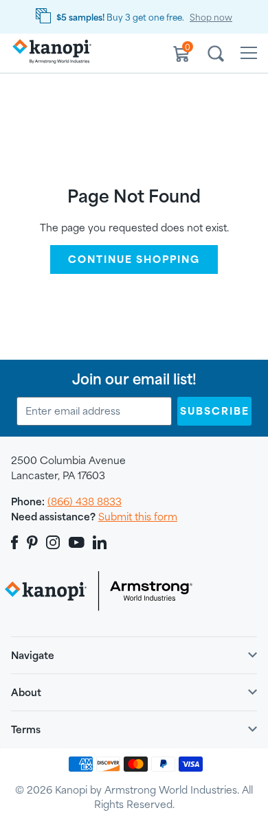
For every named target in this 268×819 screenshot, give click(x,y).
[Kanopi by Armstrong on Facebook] (17, 542)
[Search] (216, 55)
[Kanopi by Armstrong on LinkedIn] (100, 542)
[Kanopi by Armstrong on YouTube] (77, 542)
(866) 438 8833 (84, 501)
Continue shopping (134, 259)
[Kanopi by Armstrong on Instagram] (53, 542)
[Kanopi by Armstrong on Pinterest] (32, 542)
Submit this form (137, 516)
